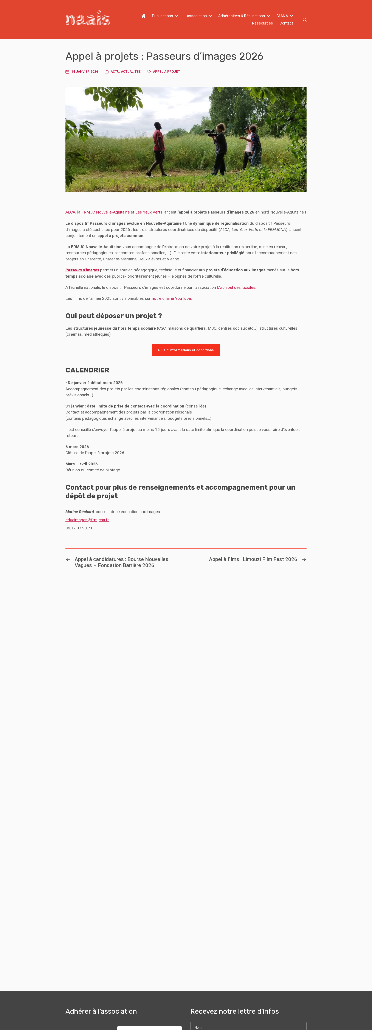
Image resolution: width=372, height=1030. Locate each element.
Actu (115, 72)
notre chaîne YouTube (171, 298)
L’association (195, 16)
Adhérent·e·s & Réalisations (241, 16)
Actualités (131, 72)
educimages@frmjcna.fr (87, 519)
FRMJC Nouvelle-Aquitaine (105, 212)
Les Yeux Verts (148, 212)
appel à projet (166, 72)
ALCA (70, 212)
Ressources (262, 23)
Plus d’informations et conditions (186, 350)
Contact (286, 23)
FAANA (282, 16)
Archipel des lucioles (236, 287)
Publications (162, 16)
